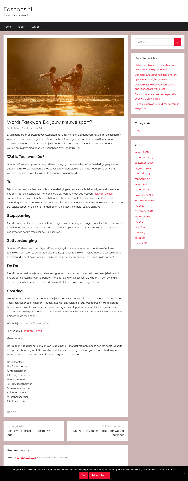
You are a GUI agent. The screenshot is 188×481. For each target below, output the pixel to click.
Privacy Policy (100, 475)
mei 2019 (140, 232)
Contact (35, 26)
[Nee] (184, 473)
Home (7, 26)
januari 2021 (141, 184)
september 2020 (144, 200)
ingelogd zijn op (26, 457)
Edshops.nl (18, 9)
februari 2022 (142, 178)
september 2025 (144, 162)
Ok (83, 475)
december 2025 (144, 157)
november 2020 (144, 195)
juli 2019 (139, 221)
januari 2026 (142, 152)
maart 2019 (141, 243)
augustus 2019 (143, 216)
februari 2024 (142, 173)
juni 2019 (140, 227)
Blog (21, 26)
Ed (40, 128)
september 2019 (144, 210)
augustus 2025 (143, 168)
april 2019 (140, 237)
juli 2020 (139, 205)
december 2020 (144, 189)
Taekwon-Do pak (103, 193)
